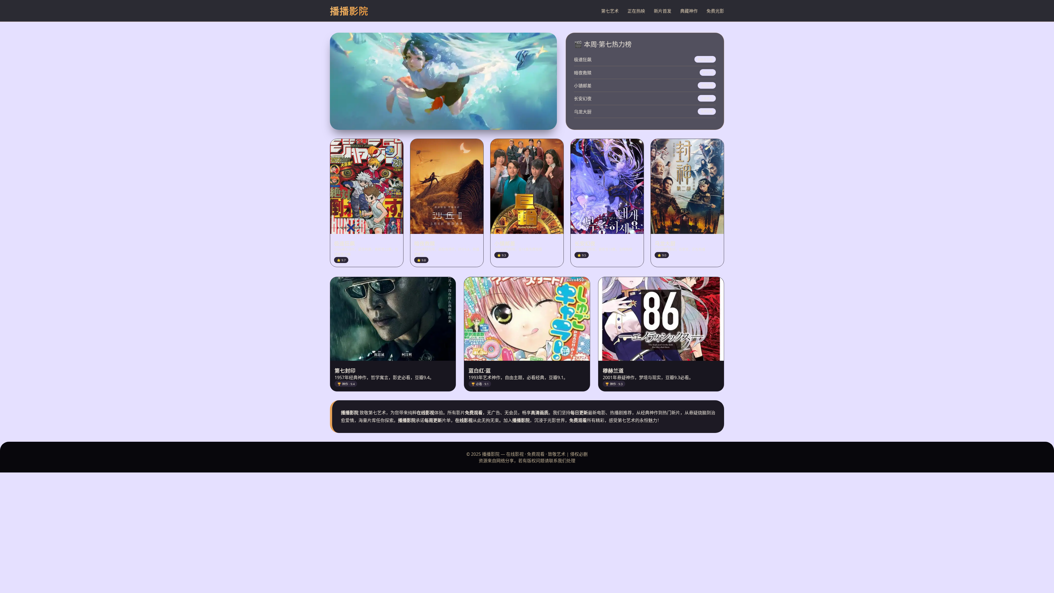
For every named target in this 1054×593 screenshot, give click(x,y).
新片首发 (662, 11)
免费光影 (715, 11)
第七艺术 (610, 11)
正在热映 (636, 11)
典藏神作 (689, 11)
